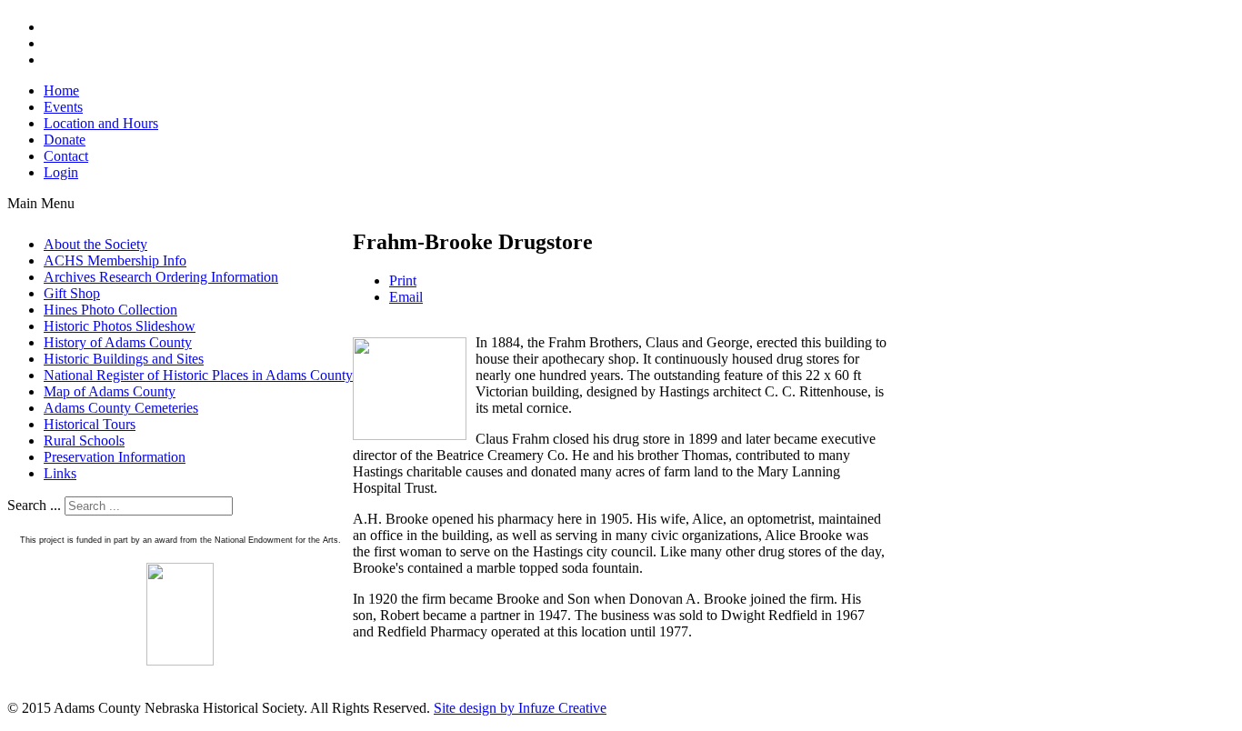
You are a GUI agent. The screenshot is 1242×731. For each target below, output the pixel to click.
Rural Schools (84, 440)
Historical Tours (89, 424)
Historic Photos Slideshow (119, 326)
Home (61, 90)
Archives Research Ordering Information (161, 277)
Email (406, 297)
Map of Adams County (109, 391)
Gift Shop (72, 293)
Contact (66, 156)
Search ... (34, 505)
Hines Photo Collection (110, 309)
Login (61, 172)
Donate (64, 139)
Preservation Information (114, 457)
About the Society (95, 244)
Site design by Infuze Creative (520, 708)
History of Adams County (118, 342)
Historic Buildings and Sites (124, 358)
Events (63, 107)
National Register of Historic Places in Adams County (198, 375)
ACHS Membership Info (115, 260)
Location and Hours (101, 123)
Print (402, 280)
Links (60, 473)
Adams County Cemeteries (121, 408)
